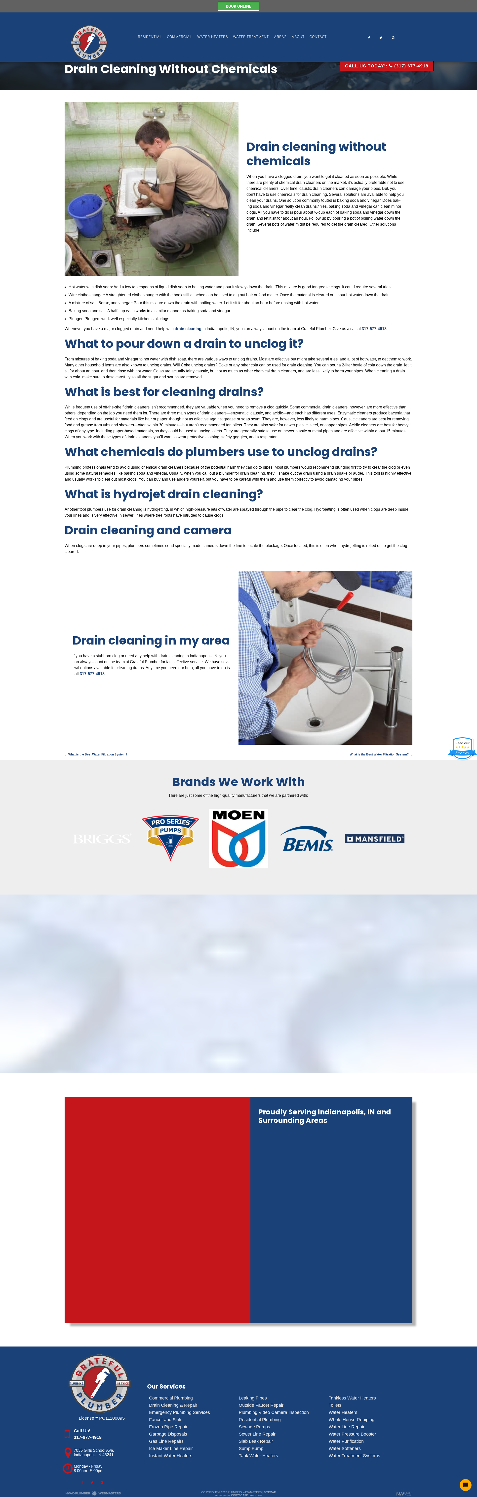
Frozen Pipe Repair (168, 1426)
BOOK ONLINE (238, 6)
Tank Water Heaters (258, 1455)
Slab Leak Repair (256, 1441)
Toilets (335, 1405)
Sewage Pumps (254, 1426)
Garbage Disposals (168, 1434)
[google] (393, 34)
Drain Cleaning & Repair (173, 1405)
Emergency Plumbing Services (179, 1412)
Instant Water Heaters (170, 1455)
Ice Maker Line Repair (171, 1448)
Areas (280, 36)
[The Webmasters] (93, 1494)
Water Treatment (251, 36)
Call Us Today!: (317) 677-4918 (386, 65)
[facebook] (369, 34)
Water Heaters (212, 36)
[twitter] (381, 34)
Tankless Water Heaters (352, 1398)
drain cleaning (188, 329)
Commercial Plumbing (171, 1398)
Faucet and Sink (165, 1419)
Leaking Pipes (253, 1398)
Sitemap (270, 1492)
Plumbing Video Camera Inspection (274, 1412)
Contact (318, 36)
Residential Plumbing (260, 1419)
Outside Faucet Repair (261, 1405)
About (298, 36)
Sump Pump (251, 1448)
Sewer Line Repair (257, 1434)
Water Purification (346, 1441)
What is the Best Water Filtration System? (96, 754)
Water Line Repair (346, 1426)
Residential (150, 36)
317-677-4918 (374, 329)
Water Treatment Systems (354, 1455)
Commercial (179, 36)
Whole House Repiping (351, 1419)
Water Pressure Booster (352, 1434)
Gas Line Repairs (166, 1441)
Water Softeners (345, 1448)
